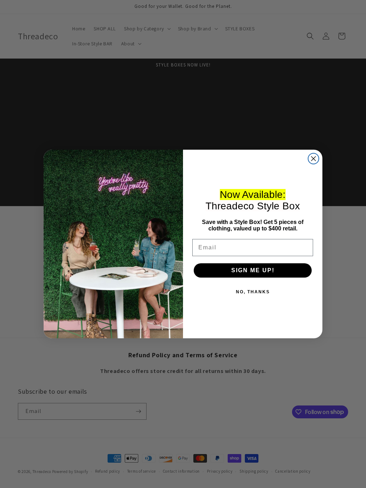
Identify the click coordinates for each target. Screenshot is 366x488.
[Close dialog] (313, 158)
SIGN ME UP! (252, 270)
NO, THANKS (253, 291)
